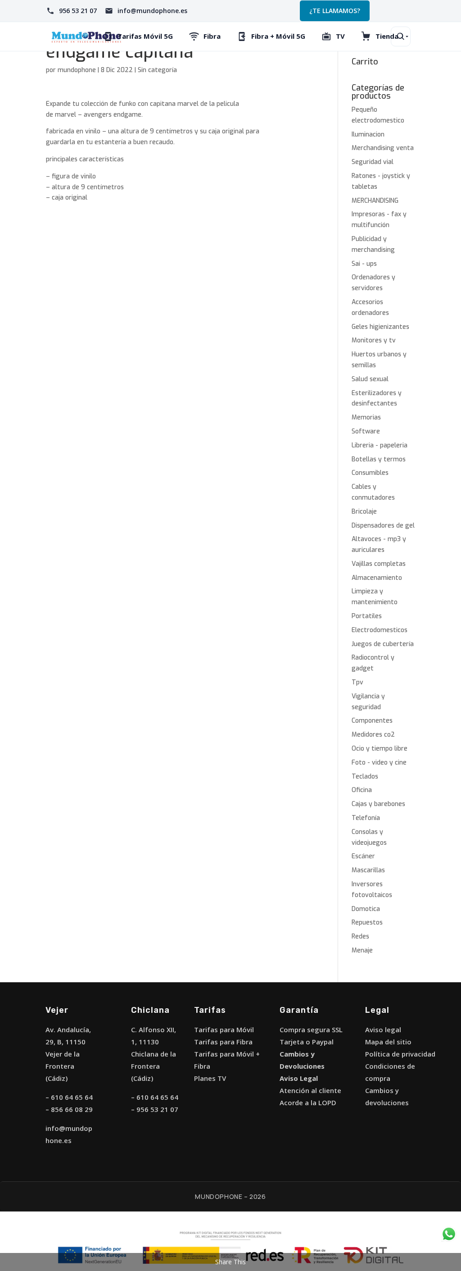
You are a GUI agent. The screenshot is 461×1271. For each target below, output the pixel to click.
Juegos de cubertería (383, 644)
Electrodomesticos (379, 630)
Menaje (362, 950)
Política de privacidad (400, 1053)
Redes (360, 936)
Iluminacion (368, 134)
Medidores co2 (373, 734)
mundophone (77, 70)
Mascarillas (368, 870)
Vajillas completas (379, 564)
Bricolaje (364, 511)
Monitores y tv (374, 340)
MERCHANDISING (375, 200)
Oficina (362, 790)
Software (366, 431)
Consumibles (370, 473)
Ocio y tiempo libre (379, 748)
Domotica (366, 909)
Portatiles (367, 616)
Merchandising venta (383, 148)
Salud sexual (370, 379)
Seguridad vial (372, 162)
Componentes (372, 720)
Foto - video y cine (379, 762)
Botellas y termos (379, 459)
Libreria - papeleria (379, 445)
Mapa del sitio (388, 1041)
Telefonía (366, 818)
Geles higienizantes (380, 327)
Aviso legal (383, 1029)
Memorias (366, 417)
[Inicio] (86, 36)
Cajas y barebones (378, 804)
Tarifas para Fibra (223, 1041)
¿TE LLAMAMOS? (334, 10)
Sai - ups (364, 264)
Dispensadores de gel (383, 525)
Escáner (363, 856)
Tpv (357, 682)
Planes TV (210, 1078)
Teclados (365, 776)
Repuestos (367, 922)
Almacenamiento (377, 578)
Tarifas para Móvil (224, 1029)
